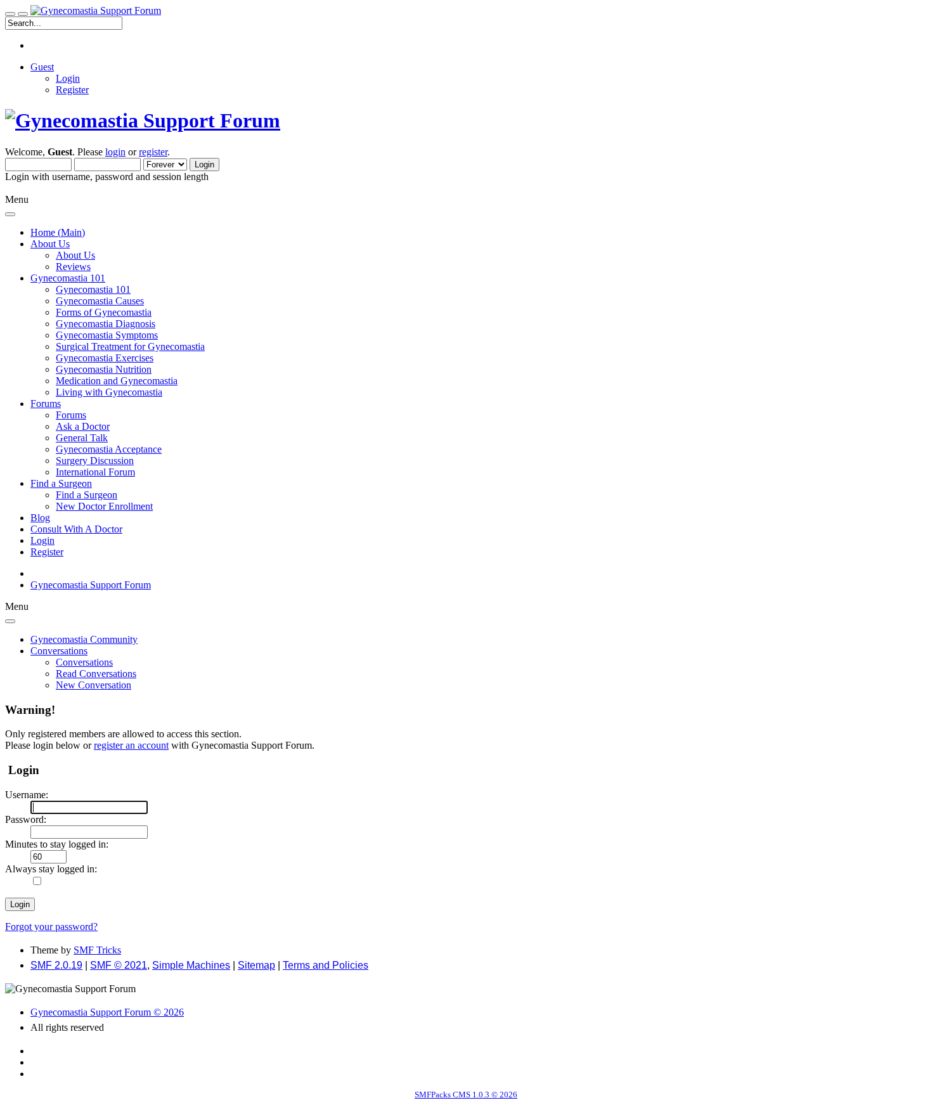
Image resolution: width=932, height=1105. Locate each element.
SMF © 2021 (118, 965)
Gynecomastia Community (84, 639)
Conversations (84, 662)
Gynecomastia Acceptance (109, 449)
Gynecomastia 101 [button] (67, 278)
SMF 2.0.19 (56, 965)
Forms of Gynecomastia (104, 312)
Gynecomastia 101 (93, 289)
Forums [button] (45, 403)
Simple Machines (191, 965)
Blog (40, 517)
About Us (75, 255)
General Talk (82, 437)
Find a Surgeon (86, 494)
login (115, 151)
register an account (131, 745)
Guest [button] (42, 66)
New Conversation (93, 685)
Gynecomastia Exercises (104, 357)
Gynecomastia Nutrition (104, 369)
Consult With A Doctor (76, 529)
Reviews (73, 266)
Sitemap (256, 965)
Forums (71, 415)
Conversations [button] (58, 650)
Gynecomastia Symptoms (107, 335)
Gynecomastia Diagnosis (105, 323)
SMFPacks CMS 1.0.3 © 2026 (466, 1094)
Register (72, 89)
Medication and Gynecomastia (117, 380)
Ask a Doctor (83, 426)
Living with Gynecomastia (109, 392)
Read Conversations (96, 673)
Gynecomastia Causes (100, 300)
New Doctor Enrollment (104, 506)
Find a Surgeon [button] (61, 483)
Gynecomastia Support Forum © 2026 (107, 1012)
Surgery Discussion (95, 460)
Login (68, 78)
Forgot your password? (51, 926)
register (153, 151)
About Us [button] (50, 243)
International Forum (95, 472)
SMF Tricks (97, 950)
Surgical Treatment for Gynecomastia (130, 346)
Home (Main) (57, 232)
